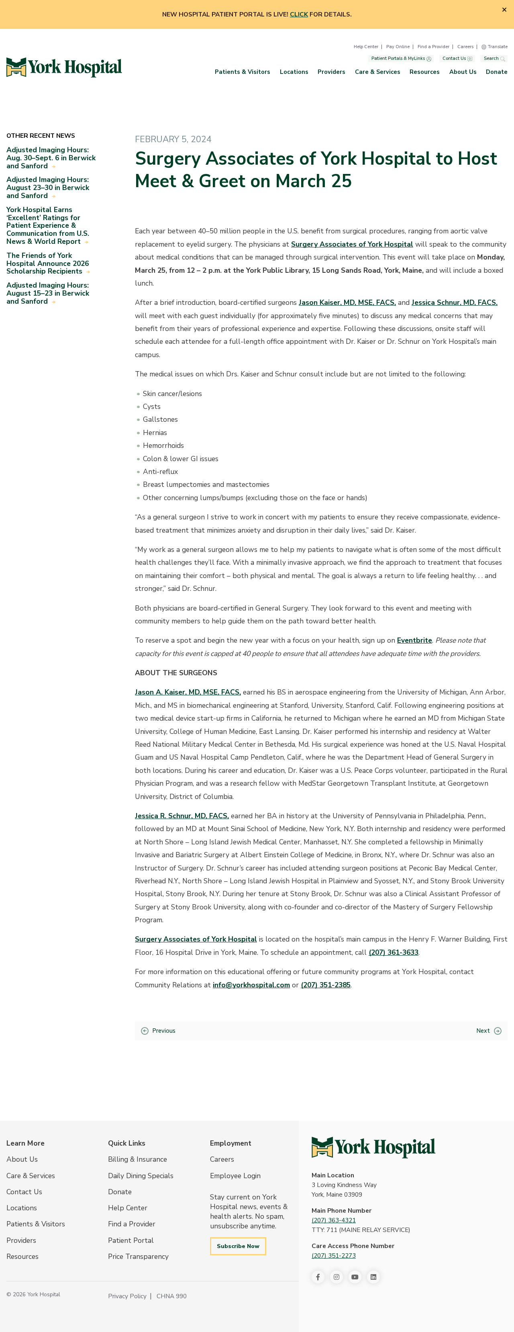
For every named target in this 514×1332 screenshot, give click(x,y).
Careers (465, 47)
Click (299, 14)
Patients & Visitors (242, 72)
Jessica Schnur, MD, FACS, (455, 302)
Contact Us (454, 59)
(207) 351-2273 (334, 1255)
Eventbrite (414, 640)
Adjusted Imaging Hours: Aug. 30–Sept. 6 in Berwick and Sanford (51, 158)
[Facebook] (318, 1277)
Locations (294, 72)
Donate (497, 72)
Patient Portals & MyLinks (398, 59)
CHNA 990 (172, 1296)
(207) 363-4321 (334, 1220)
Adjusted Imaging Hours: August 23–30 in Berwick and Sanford (47, 187)
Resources (425, 72)
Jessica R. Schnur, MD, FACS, (182, 816)
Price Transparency (138, 1256)
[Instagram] (336, 1277)
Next (483, 1031)
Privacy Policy (127, 1296)
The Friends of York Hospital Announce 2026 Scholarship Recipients (47, 263)
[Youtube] (355, 1277)
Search (491, 59)
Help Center (366, 47)
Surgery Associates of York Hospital (352, 244)
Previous (164, 1031)
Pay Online (398, 47)
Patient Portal (131, 1240)
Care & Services (377, 72)
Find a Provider (433, 47)
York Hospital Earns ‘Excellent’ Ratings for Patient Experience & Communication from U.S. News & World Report (47, 225)
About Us (463, 72)
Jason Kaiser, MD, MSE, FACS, (347, 302)
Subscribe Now (238, 1246)
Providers (331, 72)
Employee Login (235, 1176)
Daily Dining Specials (140, 1176)
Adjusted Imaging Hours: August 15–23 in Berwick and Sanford (47, 293)
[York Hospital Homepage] (374, 1147)
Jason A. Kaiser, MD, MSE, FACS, (188, 692)
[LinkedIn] (373, 1277)
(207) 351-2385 (326, 985)
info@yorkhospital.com (251, 985)
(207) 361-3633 (393, 952)
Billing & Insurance (137, 1159)
